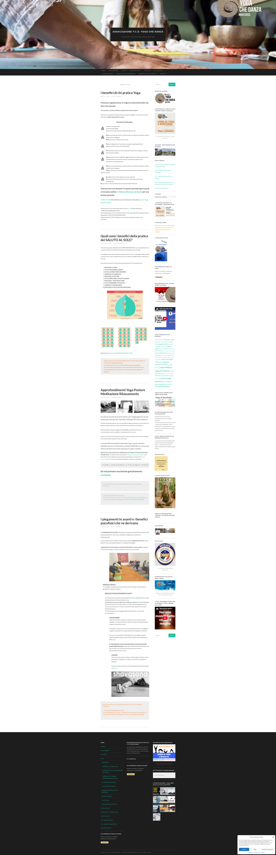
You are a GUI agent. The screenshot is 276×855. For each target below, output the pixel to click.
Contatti (163, 73)
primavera (163, 355)
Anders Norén (147, 852)
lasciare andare (165, 350)
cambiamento (157, 341)
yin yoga (160, 362)
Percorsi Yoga (105, 800)
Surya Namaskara (158, 359)
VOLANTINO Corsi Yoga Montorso (125, 73)
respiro (165, 357)
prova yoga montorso (159, 357)
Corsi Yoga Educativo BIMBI (109, 782)
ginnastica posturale (170, 348)
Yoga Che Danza (159, 775)
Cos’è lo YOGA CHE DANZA (109, 786)
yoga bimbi (164, 364)
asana (163, 339)
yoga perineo (169, 384)
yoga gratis (163, 378)
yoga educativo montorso (167, 375)
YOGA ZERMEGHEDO (162, 386)
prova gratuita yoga (169, 355)
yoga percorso (163, 384)
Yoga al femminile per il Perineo (109, 804)
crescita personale (163, 346)
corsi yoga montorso (161, 344)
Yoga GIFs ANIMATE (106, 828)
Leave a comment (116, 96)
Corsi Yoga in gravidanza (107, 820)
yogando (164, 381)
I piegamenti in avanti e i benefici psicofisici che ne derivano (124, 521)
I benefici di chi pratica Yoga (120, 93)
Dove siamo (147, 70)
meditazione (163, 353)
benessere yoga (169, 339)
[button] (273, 837)
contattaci (106, 475)
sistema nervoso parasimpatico (135, 454)
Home (103, 70)
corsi (129, 208)
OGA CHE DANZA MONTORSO (135, 499)
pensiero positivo (170, 353)
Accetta (244, 849)
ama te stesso (158, 339)
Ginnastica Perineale (107, 796)
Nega (255, 849)
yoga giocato (157, 378)
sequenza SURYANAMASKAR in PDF (120, 353)
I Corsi (124, 70)
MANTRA (157, 353)
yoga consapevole (167, 373)
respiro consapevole (171, 357)
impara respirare (159, 350)
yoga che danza (162, 371)
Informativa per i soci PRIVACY (259, 852)
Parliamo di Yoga (135, 70)
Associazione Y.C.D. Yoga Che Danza (138, 31)
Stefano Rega (161, 466)
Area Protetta (105, 762)
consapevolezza (163, 341)
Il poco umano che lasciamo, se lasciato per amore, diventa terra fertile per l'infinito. (161, 463)
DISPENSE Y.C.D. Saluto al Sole (110, 766)
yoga (164, 362)
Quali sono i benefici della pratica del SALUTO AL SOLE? (124, 238)
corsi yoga (170, 341)
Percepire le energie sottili (161, 188)
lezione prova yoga (172, 350)
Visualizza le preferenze (267, 849)
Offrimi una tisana (107, 73)
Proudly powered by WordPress (111, 852)
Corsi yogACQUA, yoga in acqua (109, 824)
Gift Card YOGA (158, 70)
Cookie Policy (250, 852)
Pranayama (158, 355)
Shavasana (114, 668)
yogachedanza (166, 367)
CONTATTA (105, 200)
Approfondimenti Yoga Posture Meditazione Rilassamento (123, 392)
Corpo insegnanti (113, 70)
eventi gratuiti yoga (162, 348)
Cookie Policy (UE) (105, 816)
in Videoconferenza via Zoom (129, 192)
